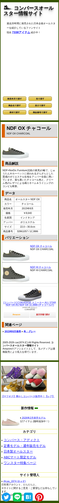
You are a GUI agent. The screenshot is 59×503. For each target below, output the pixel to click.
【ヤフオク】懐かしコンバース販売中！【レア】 (28, 396)
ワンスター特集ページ (20, 463)
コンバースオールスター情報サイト (29, 10)
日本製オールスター (18, 451)
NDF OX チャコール (41, 246)
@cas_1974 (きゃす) (14, 481)
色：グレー (30, 331)
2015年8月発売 (13, 331)
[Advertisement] (29, 65)
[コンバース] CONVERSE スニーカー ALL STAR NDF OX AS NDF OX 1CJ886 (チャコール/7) (29, 303)
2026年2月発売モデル (33, 417)
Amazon (16, 314)
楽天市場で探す (43, 314)
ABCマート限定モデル (20, 457)
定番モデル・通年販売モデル (25, 445)
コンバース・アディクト (22, 440)
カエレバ (34, 307)
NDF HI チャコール (40, 267)
